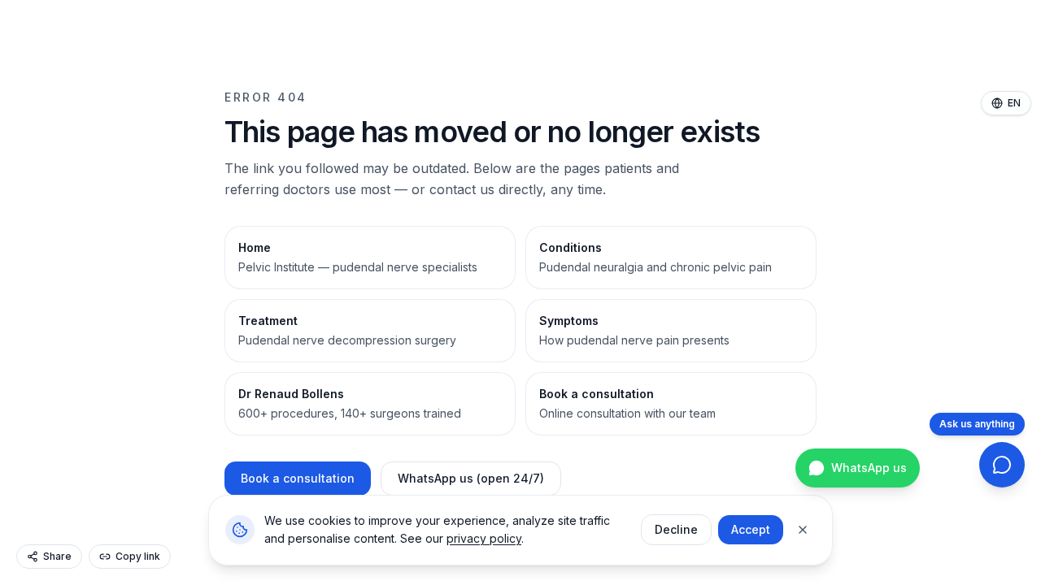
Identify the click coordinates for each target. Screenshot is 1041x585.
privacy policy (483, 538)
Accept (750, 529)
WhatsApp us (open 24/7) (471, 478)
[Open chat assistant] (1002, 465)
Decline (676, 529)
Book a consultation (298, 478)
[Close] (803, 530)
